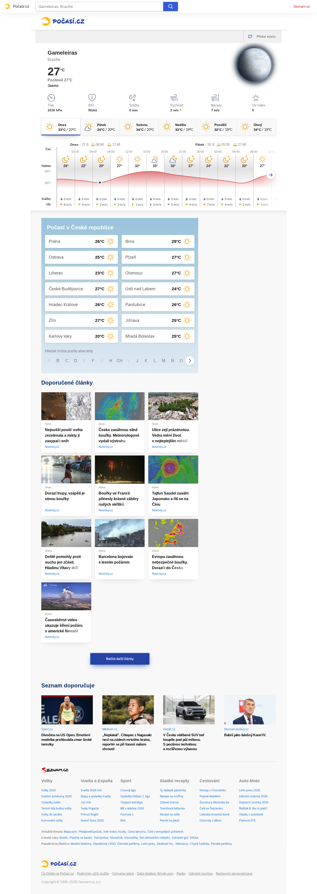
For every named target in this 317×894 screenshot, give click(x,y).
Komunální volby (52, 820)
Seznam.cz (302, 6)
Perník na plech (170, 820)
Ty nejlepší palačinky (173, 790)
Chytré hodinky (199, 843)
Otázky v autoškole (251, 814)
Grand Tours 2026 (92, 820)
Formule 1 (126, 814)
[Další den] (271, 174)
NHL (123, 820)
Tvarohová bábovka (172, 808)
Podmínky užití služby (93, 873)
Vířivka (194, 837)
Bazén (64, 837)
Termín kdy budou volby (56, 808)
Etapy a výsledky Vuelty (96, 796)
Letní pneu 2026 (249, 790)
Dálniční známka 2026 (253, 796)
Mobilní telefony (81, 843)
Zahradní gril (180, 837)
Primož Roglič (89, 814)
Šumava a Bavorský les (214, 802)
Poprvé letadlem (210, 796)
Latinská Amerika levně (215, 814)
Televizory (181, 843)
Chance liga (128, 790)
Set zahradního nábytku (154, 837)
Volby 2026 (48, 790)
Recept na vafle (170, 814)
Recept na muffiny (171, 796)
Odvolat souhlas (201, 873)
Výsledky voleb (50, 802)
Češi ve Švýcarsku (211, 808)
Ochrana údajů (123, 873)
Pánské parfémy (221, 843)
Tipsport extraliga (131, 802)
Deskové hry (165, 843)
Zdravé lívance (169, 802)
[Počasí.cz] (62, 21)
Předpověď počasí (90, 831)
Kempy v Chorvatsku (213, 790)
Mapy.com (70, 831)
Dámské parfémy (128, 843)
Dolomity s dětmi (210, 820)
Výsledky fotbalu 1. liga (135, 796)
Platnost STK (247, 820)
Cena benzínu (137, 831)
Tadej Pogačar (90, 808)
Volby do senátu (51, 814)
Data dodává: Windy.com (155, 873)
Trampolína (101, 837)
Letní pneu (148, 843)
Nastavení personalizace (234, 873)
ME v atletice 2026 (132, 808)
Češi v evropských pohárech (165, 831)
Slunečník (116, 837)
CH (119, 360)
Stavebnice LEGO (104, 843)
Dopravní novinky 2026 (253, 802)
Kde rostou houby (115, 831)
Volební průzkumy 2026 (56, 796)
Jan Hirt (86, 802)
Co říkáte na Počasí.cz (57, 873)
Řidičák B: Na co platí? (253, 808)
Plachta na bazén (81, 837)
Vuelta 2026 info (91, 790)
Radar (181, 873)
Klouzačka (131, 837)
